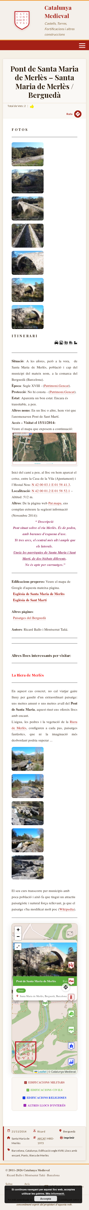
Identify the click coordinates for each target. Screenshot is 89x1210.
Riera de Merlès (39, 1155)
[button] (45, 1003)
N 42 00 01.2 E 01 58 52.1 (51, 490)
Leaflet (41, 1071)
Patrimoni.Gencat (56, 385)
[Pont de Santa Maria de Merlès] (28, 154)
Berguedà (69, 1131)
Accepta (45, 1199)
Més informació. (55, 1193)
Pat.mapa (54, 503)
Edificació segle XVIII (51, 1150)
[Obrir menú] (82, 45)
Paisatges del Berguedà (29, 617)
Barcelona (18, 1150)
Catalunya (31, 1150)
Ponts (24, 1155)
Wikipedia (66, 909)
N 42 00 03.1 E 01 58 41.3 (51, 484)
